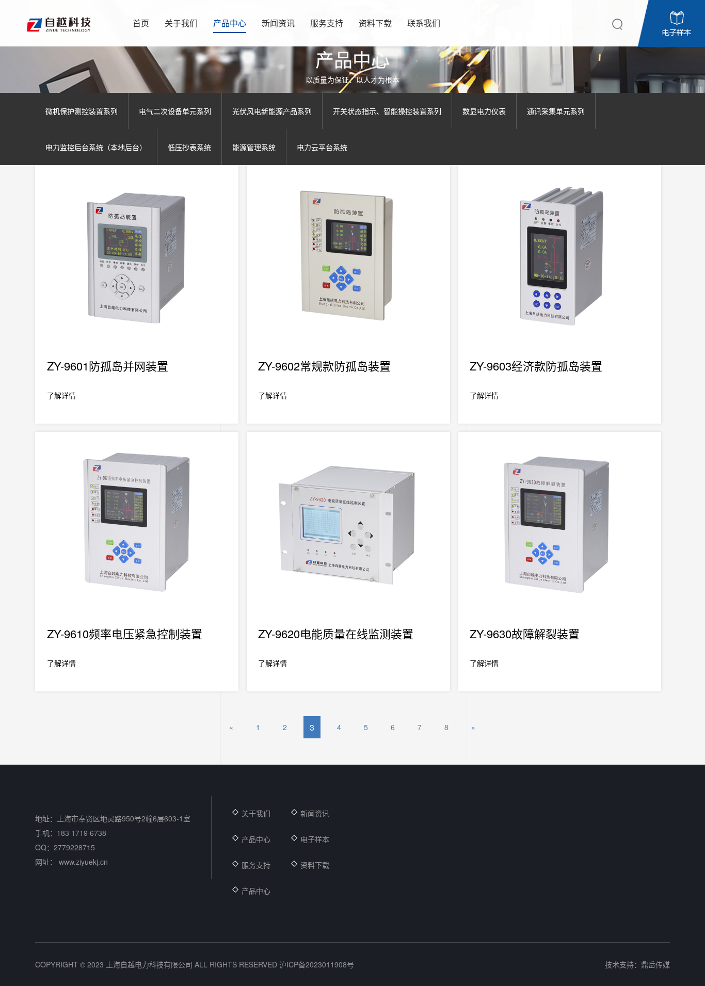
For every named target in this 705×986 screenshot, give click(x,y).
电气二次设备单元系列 (175, 111)
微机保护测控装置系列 (81, 111)
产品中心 (256, 839)
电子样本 (314, 839)
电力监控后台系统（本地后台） (96, 147)
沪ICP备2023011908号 (316, 964)
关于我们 (256, 813)
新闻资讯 (314, 813)
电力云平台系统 (322, 147)
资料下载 (314, 865)
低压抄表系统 (189, 147)
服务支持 (256, 865)
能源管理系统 (254, 147)
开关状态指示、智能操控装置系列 (387, 111)
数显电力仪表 (484, 111)
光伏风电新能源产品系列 (272, 111)
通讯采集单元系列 (556, 111)
